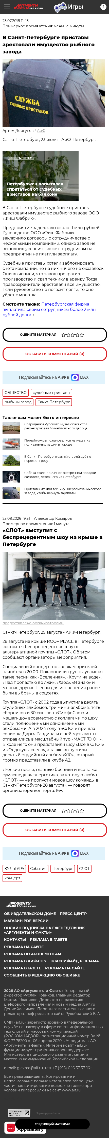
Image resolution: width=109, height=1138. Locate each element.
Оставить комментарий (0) (54, 354)
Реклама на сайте (24, 947)
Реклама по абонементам (32, 954)
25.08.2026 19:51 (16, 518)
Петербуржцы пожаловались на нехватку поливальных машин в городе (57, 442)
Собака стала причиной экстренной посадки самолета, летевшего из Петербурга (60, 475)
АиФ (41, 130)
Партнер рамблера (48, 1113)
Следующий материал (52, 1124)
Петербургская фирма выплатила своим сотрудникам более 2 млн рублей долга (49, 309)
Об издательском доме (30, 913)
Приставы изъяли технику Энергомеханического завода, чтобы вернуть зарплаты (62, 491)
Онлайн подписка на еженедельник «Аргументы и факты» (44, 930)
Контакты (15, 939)
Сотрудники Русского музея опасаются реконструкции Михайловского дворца (55, 426)
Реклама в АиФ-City (25, 961)
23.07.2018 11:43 (16, 20)
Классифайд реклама (74, 961)
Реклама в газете (48, 939)
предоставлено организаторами (33, 623)
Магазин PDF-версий (26, 921)
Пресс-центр (73, 913)
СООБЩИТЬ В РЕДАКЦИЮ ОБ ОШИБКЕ (42, 975)
